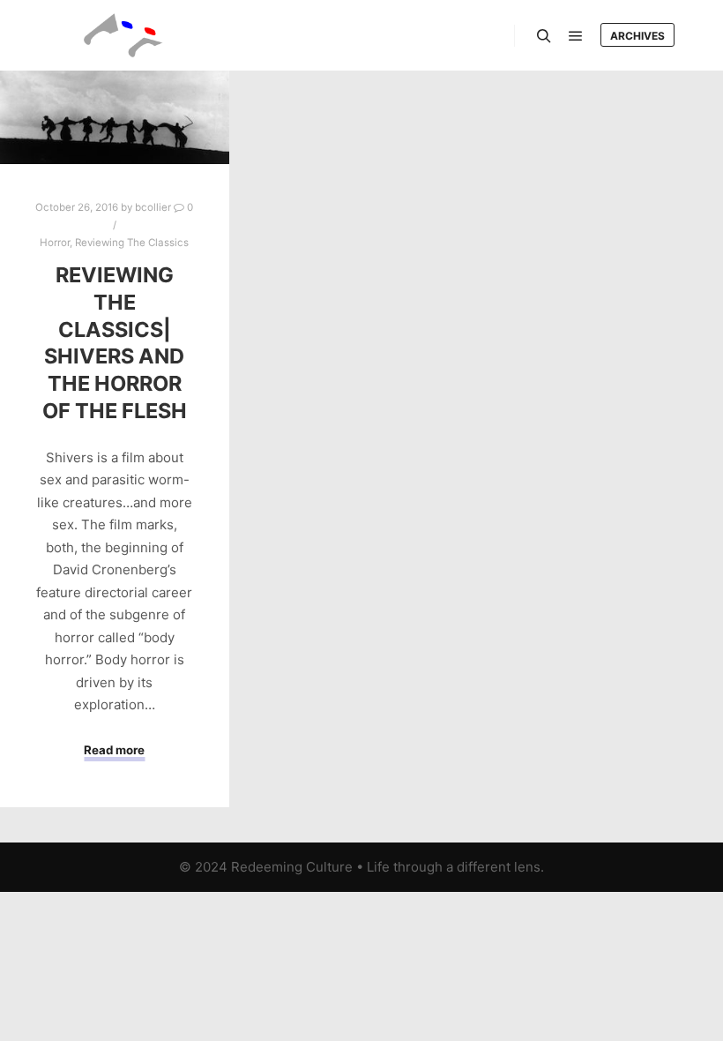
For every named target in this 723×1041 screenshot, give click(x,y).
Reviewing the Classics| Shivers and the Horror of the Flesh (114, 342)
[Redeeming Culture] (123, 35)
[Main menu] (576, 36)
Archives (637, 35)
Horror (55, 242)
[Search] (544, 36)
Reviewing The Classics (132, 242)
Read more (114, 750)
